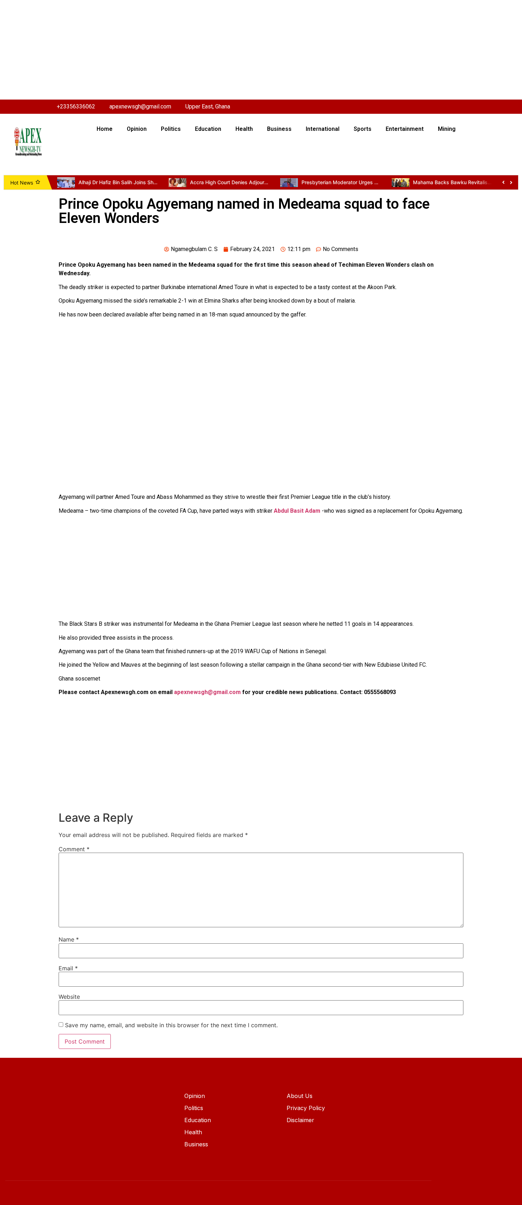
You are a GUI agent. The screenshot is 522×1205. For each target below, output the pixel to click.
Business (279, 129)
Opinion (137, 129)
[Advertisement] (213, 50)
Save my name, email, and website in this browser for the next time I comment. (171, 1025)
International (322, 129)
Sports (362, 129)
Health (244, 129)
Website (69, 996)
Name (69, 939)
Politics (171, 129)
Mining (447, 129)
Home (105, 129)
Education (208, 129)
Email (68, 968)
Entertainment (405, 129)
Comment (74, 849)
